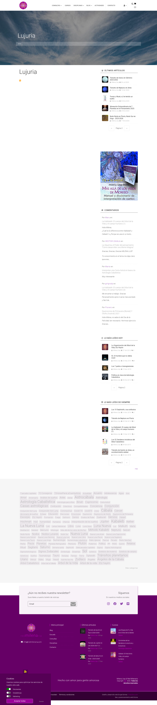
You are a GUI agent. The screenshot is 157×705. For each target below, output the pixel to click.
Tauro (56, 555)
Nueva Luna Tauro (27, 540)
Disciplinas (77, 6)
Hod (35, 522)
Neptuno (116, 530)
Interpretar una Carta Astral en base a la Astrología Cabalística (118, 271)
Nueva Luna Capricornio (115, 534)
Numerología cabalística (77, 540)
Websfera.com (133, 694)
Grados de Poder (87, 517)
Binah (80, 502)
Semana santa (58, 547)
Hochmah (25, 521)
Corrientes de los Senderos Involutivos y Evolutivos (125, 643)
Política (102, 544)
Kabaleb (117, 521)
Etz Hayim (37, 517)
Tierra (81, 556)
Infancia (66, 522)
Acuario (98, 493)
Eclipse (43, 514)
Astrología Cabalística (37, 501)
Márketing (16, 696)
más (136, 469)
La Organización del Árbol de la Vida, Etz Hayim (123, 346)
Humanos (57, 522)
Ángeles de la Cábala (110, 559)
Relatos (131, 543)
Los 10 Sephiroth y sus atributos (123, 410)
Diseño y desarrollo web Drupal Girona (114, 694)
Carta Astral (105, 502)
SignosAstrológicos (28, 552)
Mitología (54, 530)
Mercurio (44, 530)
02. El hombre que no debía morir (121, 357)
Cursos (67, 5)
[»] (125, 5)
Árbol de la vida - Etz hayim (95, 563)
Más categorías (131, 568)
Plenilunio (72, 544)
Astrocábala (84, 497)
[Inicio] (23, 5)
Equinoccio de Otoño (102, 514)
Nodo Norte (25, 534)
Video (40, 559)
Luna (78, 526)
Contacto (111, 5)
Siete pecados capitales (85, 547)
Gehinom (66, 517)
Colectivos (67, 506)
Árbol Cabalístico (29, 563)
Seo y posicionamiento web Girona (126, 697)
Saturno (45, 547)
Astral (70, 498)
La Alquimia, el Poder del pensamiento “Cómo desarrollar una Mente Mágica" (118, 246)
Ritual (23, 547)
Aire (127, 493)
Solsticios (24, 556)
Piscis (31, 543)
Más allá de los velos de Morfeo (73, 530)
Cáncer (118, 511)
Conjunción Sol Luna (48, 511)
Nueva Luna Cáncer (28, 537)
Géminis (112, 517)
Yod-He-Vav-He (67, 560)
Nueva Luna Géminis (46, 537)
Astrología (101, 497)
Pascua (106, 540)
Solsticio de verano (127, 552)
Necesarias (17, 689)
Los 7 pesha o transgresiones (122, 366)
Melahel (35, 530)
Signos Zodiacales (48, 551)
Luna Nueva (102, 526)
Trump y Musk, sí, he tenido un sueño (121, 98)
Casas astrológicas (34, 506)
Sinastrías (76, 552)
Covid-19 (78, 511)
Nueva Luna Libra (79, 537)
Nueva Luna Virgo (44, 540)
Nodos (35, 534)
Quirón (121, 544)
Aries (62, 497)
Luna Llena (87, 526)
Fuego (57, 517)
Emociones (76, 514)
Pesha (22, 544)
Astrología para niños (65, 502)
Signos (100, 547)
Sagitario (33, 547)
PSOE (114, 544)
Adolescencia (110, 493)
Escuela (52, 635)
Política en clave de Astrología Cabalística (122, 376)
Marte (132, 526)
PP (109, 544)
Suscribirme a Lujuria (20, 80)
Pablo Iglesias (94, 540)
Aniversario (33, 498)
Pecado (114, 540)
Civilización (56, 506)
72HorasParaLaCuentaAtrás (67, 493)
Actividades (99, 5)
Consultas (56, 6)
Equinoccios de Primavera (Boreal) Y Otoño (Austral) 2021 (117, 312)
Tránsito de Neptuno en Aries (120, 88)
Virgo (48, 559)
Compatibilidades (81, 506)
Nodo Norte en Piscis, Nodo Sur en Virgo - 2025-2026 (123, 117)
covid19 (88, 511)
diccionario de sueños (29, 514)
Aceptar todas (20, 701)
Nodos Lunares (50, 534)
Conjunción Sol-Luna (28, 511)
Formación (48, 517)
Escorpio (25, 517)
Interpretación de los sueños (85, 522)
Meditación (24, 530)
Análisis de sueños (48, 498)
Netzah (126, 530)
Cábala (106, 510)
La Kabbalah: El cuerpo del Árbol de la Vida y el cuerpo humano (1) (117, 222)
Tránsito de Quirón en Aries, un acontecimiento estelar (122, 451)
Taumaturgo (45, 556)
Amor (23, 497)
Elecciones (64, 514)
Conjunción (112, 506)
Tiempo (74, 556)
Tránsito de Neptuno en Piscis (122, 418)
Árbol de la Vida (68, 563)
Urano (24, 559)
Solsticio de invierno (107, 552)
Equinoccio (87, 514)
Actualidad (87, 493)
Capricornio (91, 502)
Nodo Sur (64, 534)
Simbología (65, 552)
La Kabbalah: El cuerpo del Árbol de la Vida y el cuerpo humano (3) (117, 288)
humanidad (45, 522)
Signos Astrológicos (113, 547)
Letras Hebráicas (59, 526)
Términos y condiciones (66, 694)
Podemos (92, 544)
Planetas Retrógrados (57, 544)
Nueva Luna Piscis (95, 537)
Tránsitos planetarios (112, 555)
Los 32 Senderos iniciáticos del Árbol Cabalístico (123, 441)
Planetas (41, 543)
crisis (96, 511)
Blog (87, 6)
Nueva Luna (79, 534)
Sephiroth (70, 547)
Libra (70, 526)
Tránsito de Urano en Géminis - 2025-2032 (121, 79)
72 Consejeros (45, 493)
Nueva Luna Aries (97, 534)
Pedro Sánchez (125, 540)
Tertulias (65, 556)
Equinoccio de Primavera (123, 514)
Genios (75, 517)
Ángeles (91, 559)
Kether (130, 521)
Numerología (59, 540)
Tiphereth (90, 556)
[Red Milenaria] (31, 628)
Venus (33, 559)
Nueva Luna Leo (63, 537)
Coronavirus (66, 511)
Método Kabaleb (98, 529)
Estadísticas (17, 693)
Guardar (41, 701)
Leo (48, 526)
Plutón (82, 543)
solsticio (92, 552)
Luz (114, 526)
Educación (53, 514)
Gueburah (101, 517)
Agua (121, 493)
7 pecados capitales (28, 493)
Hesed (122, 517)
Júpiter (104, 521)
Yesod (56, 559)
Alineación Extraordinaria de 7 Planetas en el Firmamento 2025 (122, 107)
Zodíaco (80, 559)
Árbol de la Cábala (48, 563)
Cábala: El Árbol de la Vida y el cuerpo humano (125, 656)
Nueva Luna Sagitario (113, 537)
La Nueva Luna (32, 526)
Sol (84, 551)
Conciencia (96, 506)
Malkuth (123, 526)
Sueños (34, 556)
